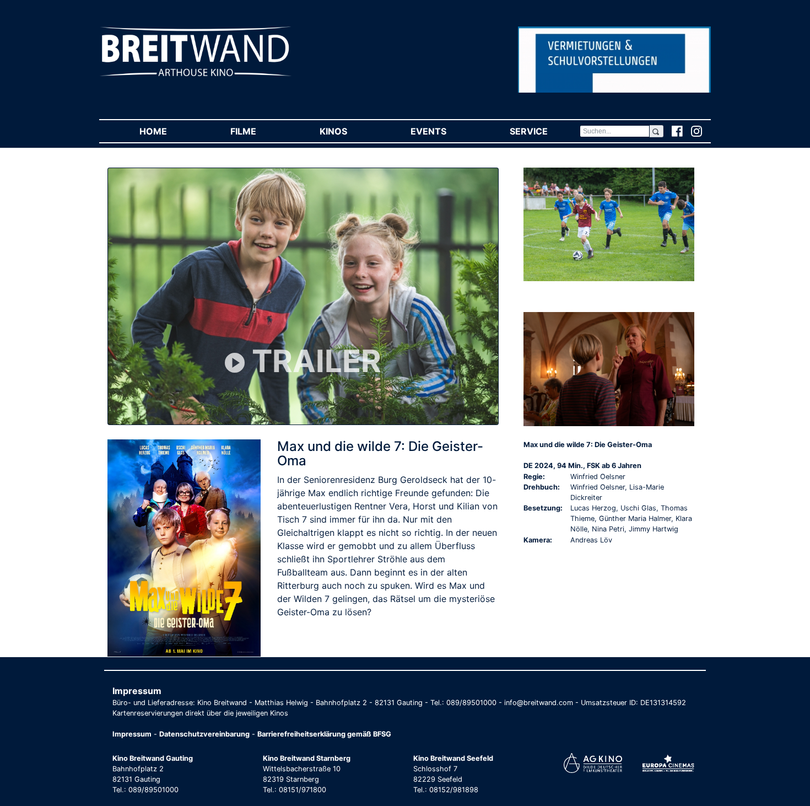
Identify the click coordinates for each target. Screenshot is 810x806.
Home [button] (168, 131)
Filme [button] (259, 131)
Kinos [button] (349, 131)
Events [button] (444, 131)
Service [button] (544, 131)
